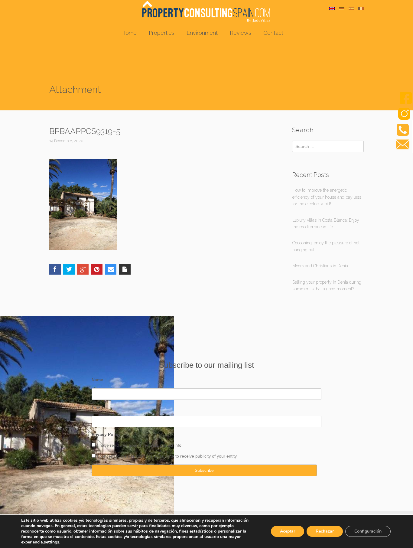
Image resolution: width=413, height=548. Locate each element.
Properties (161, 33)
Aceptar (287, 531)
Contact (273, 33)
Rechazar (325, 531)
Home (129, 33)
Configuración (368, 531)
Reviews (240, 33)
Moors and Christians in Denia (320, 265)
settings (51, 542)
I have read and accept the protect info (139, 445)
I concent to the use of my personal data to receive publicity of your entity (167, 456)
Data (155, 445)
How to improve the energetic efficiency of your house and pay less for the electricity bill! (326, 197)
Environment (202, 33)
